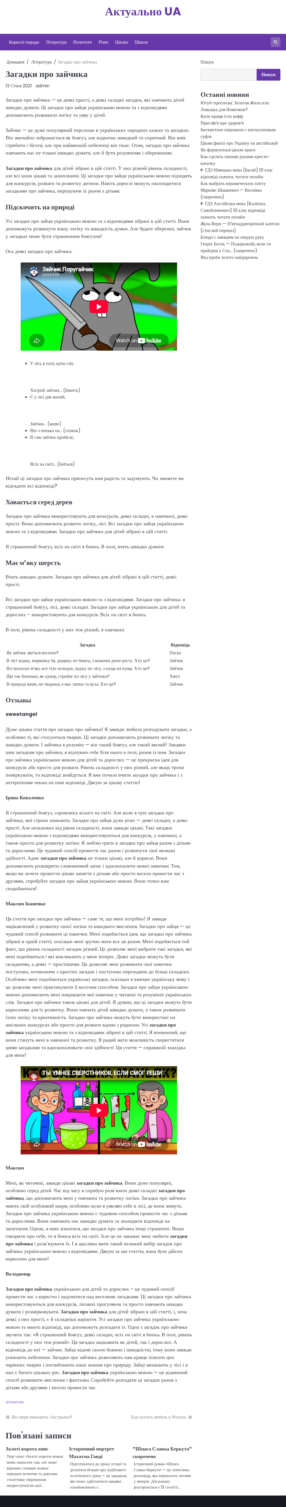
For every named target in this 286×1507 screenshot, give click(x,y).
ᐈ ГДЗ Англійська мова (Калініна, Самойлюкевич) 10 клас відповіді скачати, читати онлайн (233, 210)
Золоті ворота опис (27, 1448)
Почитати (82, 42)
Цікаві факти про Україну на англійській (239, 143)
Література (56, 42)
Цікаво (121, 42)
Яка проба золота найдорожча (229, 257)
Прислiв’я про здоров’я (222, 123)
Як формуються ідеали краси (228, 150)
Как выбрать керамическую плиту (233, 183)
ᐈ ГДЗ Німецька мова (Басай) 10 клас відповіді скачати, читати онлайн (237, 173)
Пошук (207, 62)
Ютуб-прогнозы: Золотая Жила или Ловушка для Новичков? (235, 106)
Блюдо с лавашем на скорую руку (232, 237)
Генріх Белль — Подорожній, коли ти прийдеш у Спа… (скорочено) (236, 247)
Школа (141, 42)
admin (42, 86)
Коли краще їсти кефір (222, 116)
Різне (103, 42)
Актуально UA (143, 11)
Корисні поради (24, 42)
